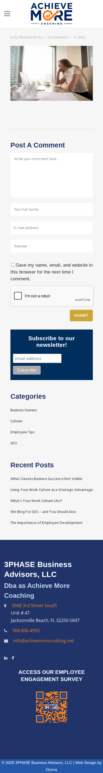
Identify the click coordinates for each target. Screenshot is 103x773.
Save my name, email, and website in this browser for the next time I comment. (51, 272)
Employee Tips (22, 432)
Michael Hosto (31, 37)
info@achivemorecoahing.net (43, 641)
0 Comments (58, 37)
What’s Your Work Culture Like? (36, 501)
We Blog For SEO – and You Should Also (43, 512)
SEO (13, 443)
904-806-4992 (26, 630)
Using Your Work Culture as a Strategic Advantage (51, 490)
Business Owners (23, 410)
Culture (16, 421)
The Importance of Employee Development (46, 523)
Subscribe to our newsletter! (51, 341)
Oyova (51, 769)
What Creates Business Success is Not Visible (46, 479)
